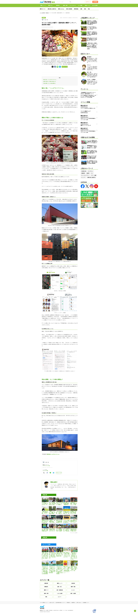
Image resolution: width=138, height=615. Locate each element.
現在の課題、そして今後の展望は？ (49, 83)
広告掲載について (86, 602)
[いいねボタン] (42, 20)
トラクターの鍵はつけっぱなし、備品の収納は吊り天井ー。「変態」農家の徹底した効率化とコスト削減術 (66, 521)
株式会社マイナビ (42, 610)
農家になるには (61, 8)
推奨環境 (73, 602)
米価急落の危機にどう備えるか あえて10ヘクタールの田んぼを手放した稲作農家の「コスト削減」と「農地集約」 (52, 530)
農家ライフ (46, 590)
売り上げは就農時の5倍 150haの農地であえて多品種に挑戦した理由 (52, 503)
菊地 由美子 (53, 482)
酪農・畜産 (73, 586)
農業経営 (47, 12)
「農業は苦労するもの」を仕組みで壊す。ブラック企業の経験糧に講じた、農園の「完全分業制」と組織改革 (45, 512)
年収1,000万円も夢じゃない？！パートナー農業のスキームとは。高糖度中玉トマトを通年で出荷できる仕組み (59, 503)
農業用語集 (76, 8)
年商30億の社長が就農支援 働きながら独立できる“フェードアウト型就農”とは (73, 530)
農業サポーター (43, 8)
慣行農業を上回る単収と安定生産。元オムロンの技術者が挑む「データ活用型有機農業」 (73, 512)
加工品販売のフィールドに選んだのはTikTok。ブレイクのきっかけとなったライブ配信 (45, 503)
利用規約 (68, 602)
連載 (81, 8)
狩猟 (46, 596)
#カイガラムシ (90, 171)
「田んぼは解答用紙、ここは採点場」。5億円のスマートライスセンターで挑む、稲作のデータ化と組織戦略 (59, 512)
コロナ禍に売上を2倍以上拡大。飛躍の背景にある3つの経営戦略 (45, 530)
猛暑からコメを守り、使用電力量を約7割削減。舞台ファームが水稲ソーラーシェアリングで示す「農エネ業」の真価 (59, 521)
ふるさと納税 (59, 593)
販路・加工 (59, 586)
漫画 (85, 8)
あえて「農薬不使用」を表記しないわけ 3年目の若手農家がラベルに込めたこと (66, 530)
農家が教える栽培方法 (52, 8)
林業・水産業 (73, 593)
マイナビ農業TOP (42, 12)
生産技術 (73, 583)
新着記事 (46, 583)
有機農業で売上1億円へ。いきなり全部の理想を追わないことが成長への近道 (45, 521)
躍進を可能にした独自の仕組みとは (49, 81)
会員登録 (95, 1)
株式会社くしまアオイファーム (53, 454)
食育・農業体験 (60, 590)
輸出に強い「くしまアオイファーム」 (50, 79)
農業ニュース (59, 583)
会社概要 (47, 610)
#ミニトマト (83, 177)
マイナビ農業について (44, 602)
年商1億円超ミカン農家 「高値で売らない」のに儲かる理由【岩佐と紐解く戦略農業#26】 (73, 503)
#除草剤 (88, 173)
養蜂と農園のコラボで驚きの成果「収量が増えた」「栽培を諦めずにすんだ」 (66, 503)
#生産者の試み (83, 171)
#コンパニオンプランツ (85, 175)
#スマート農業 (93, 175)
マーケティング (50, 27)
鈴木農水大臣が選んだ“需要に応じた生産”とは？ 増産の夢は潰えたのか (66, 512)
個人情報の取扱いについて (60, 602)
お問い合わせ (78, 602)
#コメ (92, 173)
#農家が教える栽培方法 (91, 177)
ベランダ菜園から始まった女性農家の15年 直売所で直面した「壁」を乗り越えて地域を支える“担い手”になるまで (59, 530)
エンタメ (73, 590)
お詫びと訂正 (51, 602)
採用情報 (61, 610)
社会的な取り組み (56, 610)
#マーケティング (49, 467)
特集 (89, 8)
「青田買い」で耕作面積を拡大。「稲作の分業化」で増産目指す (52, 521)
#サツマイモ (44, 467)
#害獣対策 (83, 173)
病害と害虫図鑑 (69, 8)
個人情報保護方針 (70, 610)
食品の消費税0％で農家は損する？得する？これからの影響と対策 (73, 521)
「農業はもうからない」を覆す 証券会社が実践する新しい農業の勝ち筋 (52, 512)
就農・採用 (46, 593)
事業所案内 (51, 610)
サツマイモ (44, 27)
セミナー (59, 596)
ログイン (88, 1)
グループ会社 (65, 610)
